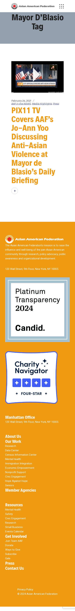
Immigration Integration (18, 463)
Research (10, 446)
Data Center (12, 450)
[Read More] (14, 191)
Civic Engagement (15, 476)
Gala (7, 558)
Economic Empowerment (19, 467)
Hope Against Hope (16, 481)
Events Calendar (14, 531)
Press (56, 103)
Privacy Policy (25, 589)
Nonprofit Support (15, 472)
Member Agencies (20, 490)
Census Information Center (21, 454)
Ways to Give (12, 549)
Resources (14, 504)
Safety (9, 514)
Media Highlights (42, 103)
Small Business (14, 527)
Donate (9, 545)
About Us (13, 436)
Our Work (13, 441)
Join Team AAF (14, 540)
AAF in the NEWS (21, 103)
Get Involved (16, 536)
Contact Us (14, 568)
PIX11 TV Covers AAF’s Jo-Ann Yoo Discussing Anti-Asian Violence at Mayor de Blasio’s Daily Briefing (33, 145)
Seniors (9, 485)
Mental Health (13, 459)
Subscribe (11, 554)
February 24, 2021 (21, 100)
